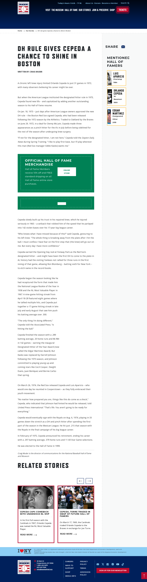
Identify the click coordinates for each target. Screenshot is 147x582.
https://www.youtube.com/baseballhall (117, 564)
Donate (97, 3)
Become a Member (110, 3)
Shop (112, 10)
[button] (80, 481)
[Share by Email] (123, 47)
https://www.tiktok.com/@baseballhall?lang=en (122, 564)
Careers (69, 562)
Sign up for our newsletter (112, 570)
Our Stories (85, 10)
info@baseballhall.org (44, 569)
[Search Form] (123, 3)
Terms (83, 568)
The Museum (57, 10)
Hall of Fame (71, 10)
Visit (47, 10)
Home (20, 31)
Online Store (67, 171)
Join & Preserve (100, 10)
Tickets (122, 9)
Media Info (70, 576)
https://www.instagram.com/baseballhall (112, 564)
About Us (89, 3)
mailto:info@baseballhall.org (97, 564)
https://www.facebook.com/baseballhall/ (107, 564)
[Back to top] (144, 575)
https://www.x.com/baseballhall (103, 564)
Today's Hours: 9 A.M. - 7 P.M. (70, 3)
